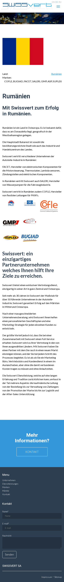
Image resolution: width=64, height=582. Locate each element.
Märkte (5, 490)
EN (53, 2)
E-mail (5, 523)
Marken (6, 487)
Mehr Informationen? (32, 437)
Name (5, 511)
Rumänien (56, 73)
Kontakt (32, 451)
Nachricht (6, 535)
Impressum (46, 577)
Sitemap (58, 577)
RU (60, 2)
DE (56, 2)
